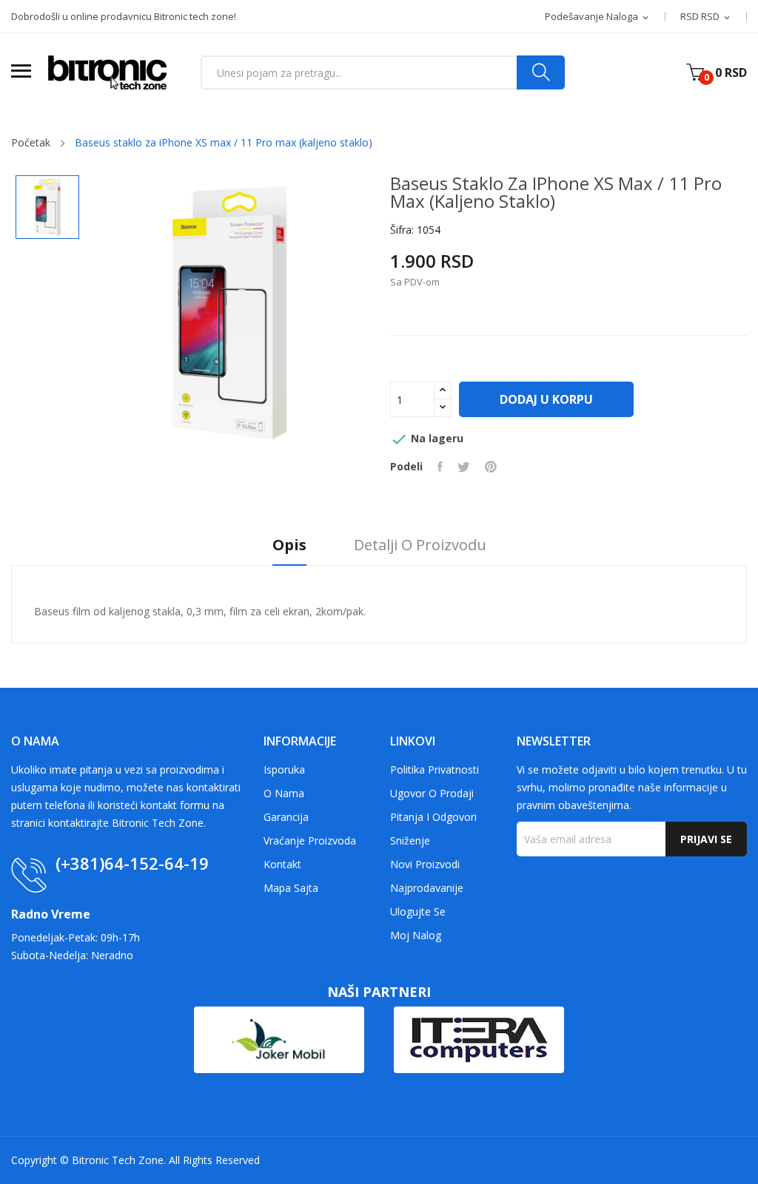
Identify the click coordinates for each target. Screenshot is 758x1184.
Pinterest (490, 467)
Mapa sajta (291, 888)
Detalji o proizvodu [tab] (420, 545)
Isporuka (284, 769)
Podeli (440, 467)
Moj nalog (415, 935)
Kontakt (282, 864)
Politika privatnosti (434, 769)
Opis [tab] (289, 545)
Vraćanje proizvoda (310, 840)
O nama (284, 793)
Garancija (286, 817)
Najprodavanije (426, 888)
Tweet (463, 467)
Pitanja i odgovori (433, 817)
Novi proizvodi (425, 864)
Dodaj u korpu (546, 399)
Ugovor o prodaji (432, 793)
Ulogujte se (418, 911)
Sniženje (410, 840)
